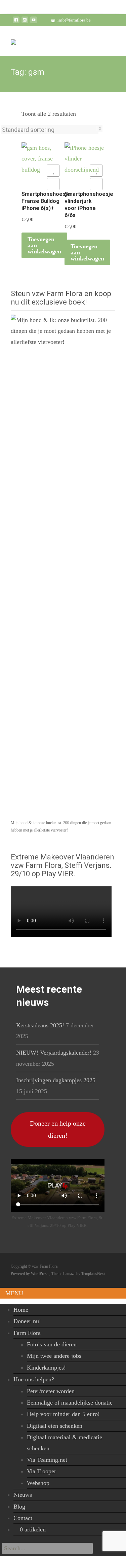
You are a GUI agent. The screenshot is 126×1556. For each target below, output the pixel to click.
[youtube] (33, 22)
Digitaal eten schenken (54, 1425)
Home (20, 1309)
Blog (19, 1506)
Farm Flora (27, 1333)
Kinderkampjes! (46, 1367)
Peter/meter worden (51, 1391)
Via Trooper (41, 1471)
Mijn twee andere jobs (54, 1355)
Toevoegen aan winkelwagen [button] (44, 245)
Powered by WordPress (30, 1273)
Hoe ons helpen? (33, 1379)
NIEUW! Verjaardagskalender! (53, 1052)
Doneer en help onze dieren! (58, 1129)
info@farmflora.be (74, 20)
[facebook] (16, 22)
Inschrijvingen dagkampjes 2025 (55, 1080)
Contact (22, 1518)
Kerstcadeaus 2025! (40, 1025)
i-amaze (69, 1273)
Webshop (38, 1483)
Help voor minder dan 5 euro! (63, 1414)
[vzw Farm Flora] (13, 39)
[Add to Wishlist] (53, 171)
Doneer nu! (27, 1321)
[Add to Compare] (53, 184)
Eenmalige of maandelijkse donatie (70, 1402)
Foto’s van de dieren (52, 1344)
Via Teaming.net (47, 1459)
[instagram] (25, 22)
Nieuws (22, 1494)
